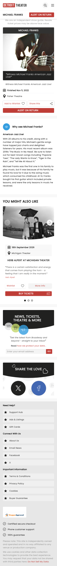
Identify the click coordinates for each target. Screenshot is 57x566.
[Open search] (45, 5)
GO (49, 351)
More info (40, 285)
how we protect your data (31, 345)
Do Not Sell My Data (38, 561)
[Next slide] (50, 223)
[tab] (25, 300)
